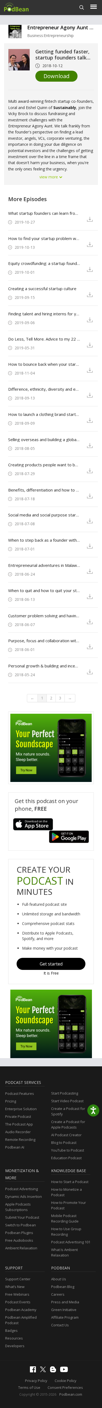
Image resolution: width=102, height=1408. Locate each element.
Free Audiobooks (19, 1240)
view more (49, 176)
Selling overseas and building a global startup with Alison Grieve (44, 439)
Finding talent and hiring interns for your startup (44, 313)
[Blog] (54, 1371)
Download (56, 76)
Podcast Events (17, 1302)
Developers (14, 1345)
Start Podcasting (64, 1093)
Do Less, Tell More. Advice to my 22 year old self (44, 338)
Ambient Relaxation (21, 1248)
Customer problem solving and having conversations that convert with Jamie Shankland (44, 615)
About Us (58, 1278)
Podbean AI (14, 1147)
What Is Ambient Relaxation (64, 1252)
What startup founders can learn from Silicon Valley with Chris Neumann (44, 213)
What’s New (14, 1286)
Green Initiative (63, 1309)
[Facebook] (34, 1371)
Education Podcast (66, 1157)
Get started (51, 964)
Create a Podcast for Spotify (68, 1111)
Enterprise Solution (21, 1108)
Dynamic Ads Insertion (23, 1196)
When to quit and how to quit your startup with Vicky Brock (44, 590)
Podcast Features (19, 1093)
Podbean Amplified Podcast (21, 1320)
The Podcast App (19, 1124)
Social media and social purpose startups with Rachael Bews (44, 514)
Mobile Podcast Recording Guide (65, 1218)
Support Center (17, 1278)
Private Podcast (18, 1116)
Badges (11, 1330)
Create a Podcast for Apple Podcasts (68, 1124)
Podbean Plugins (19, 1232)
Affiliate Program (65, 1317)
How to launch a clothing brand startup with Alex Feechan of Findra (44, 414)
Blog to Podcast (63, 1142)
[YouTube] (65, 1370)
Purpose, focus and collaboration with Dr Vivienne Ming (44, 640)
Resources (14, 1338)
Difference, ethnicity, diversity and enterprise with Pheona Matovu (44, 389)
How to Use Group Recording (66, 1231)
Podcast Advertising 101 (70, 1242)
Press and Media (65, 1302)
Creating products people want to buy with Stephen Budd (44, 464)
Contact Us (60, 1325)
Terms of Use (29, 1387)
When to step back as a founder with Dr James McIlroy (44, 540)
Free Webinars (17, 1294)
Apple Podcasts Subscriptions (18, 1207)
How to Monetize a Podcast (66, 1192)
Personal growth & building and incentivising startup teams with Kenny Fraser (44, 665)
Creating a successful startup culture (42, 288)
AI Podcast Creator (66, 1134)
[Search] (82, 7)
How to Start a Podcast (69, 1181)
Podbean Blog (62, 1286)
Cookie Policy (65, 1380)
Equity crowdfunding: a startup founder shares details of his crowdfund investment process (44, 263)
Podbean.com (70, 1394)
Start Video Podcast (67, 1100)
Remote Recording (20, 1139)
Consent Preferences (65, 1387)
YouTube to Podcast (67, 1150)
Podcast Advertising (21, 1188)
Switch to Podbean (20, 1225)
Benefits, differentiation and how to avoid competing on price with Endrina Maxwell (44, 489)
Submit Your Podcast (22, 1217)
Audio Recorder (18, 1131)
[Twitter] (44, 1370)
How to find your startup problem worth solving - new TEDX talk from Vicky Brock (44, 238)
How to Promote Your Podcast (68, 1205)
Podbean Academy (20, 1309)
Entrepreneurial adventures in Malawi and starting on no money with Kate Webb (44, 565)
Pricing (10, 1101)
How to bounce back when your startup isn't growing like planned (44, 364)
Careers (57, 1294)
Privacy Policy (36, 1380)
